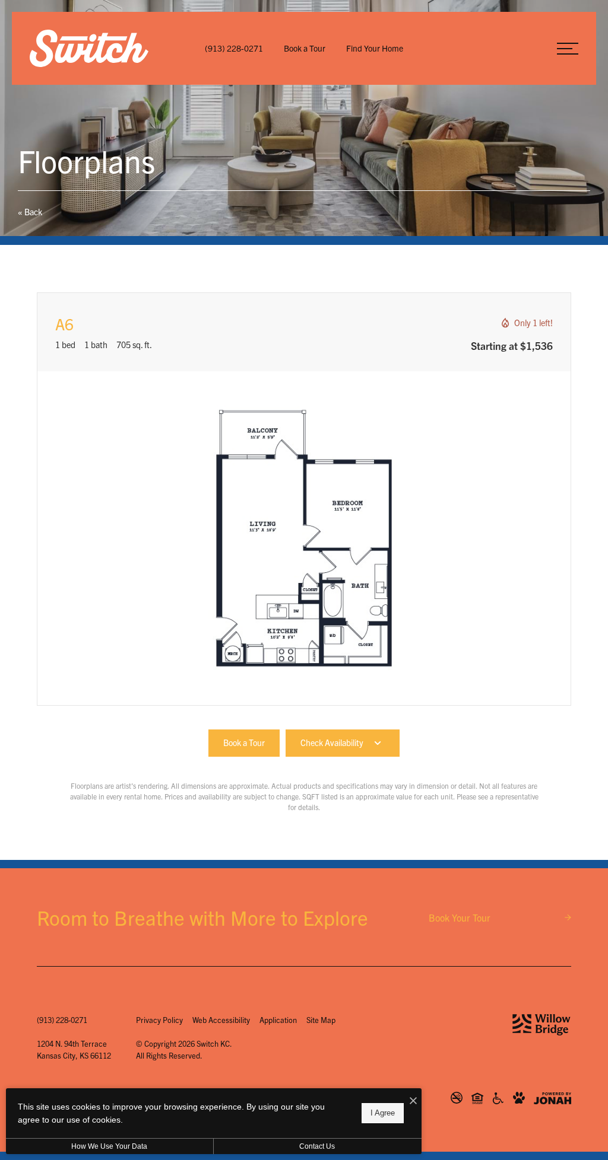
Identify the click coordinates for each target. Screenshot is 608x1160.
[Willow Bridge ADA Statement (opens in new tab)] (498, 1098)
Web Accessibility (221, 1020)
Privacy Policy (159, 1020)
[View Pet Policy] (519, 1098)
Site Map (320, 1020)
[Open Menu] (567, 48)
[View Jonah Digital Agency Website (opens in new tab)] (552, 1098)
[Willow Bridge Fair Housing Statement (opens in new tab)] (477, 1098)
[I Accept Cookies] (413, 1100)
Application (278, 1020)
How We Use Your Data (109, 1146)
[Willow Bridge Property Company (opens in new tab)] (541, 1024)
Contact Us (317, 1146)
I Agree (382, 1112)
